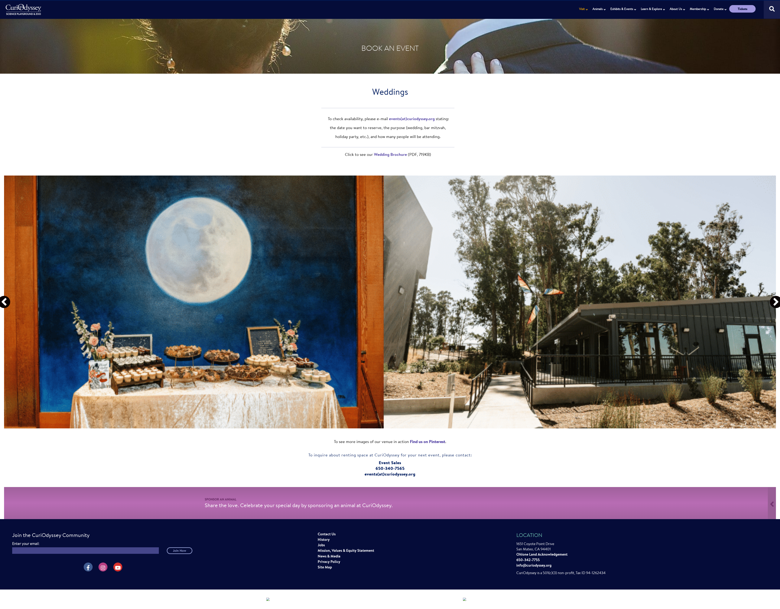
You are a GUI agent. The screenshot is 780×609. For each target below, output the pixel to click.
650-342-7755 (528, 559)
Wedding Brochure (390, 154)
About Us (676, 9)
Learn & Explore (651, 9)
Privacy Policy (329, 561)
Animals (598, 9)
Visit (582, 9)
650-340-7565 (390, 468)
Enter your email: (25, 543)
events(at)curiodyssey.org (412, 118)
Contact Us (327, 534)
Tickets (742, 9)
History (324, 539)
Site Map (325, 567)
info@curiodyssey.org (533, 565)
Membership (698, 9)
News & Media (329, 556)
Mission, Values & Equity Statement (346, 550)
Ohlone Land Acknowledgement (542, 554)
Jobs (321, 545)
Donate (719, 9)
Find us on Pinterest (427, 441)
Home (24, 7)
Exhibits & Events (621, 9)
